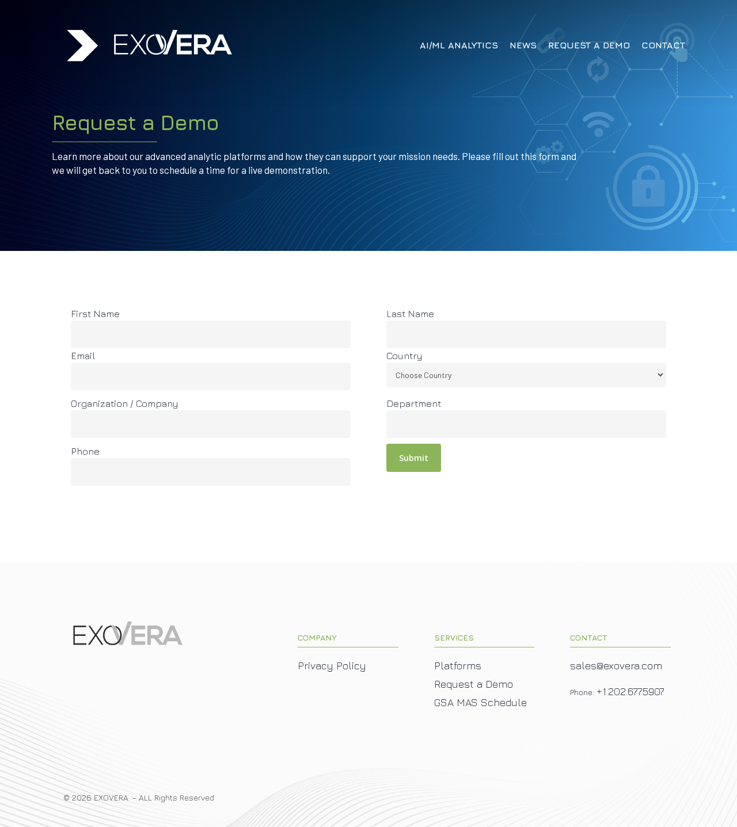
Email (83, 355)
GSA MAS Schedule (480, 702)
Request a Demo (473, 684)
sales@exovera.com (616, 666)
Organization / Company (124, 403)
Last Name (410, 313)
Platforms (457, 666)
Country (404, 355)
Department (413, 403)
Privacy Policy (332, 666)
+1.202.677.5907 (630, 691)
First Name (95, 313)
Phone (85, 451)
